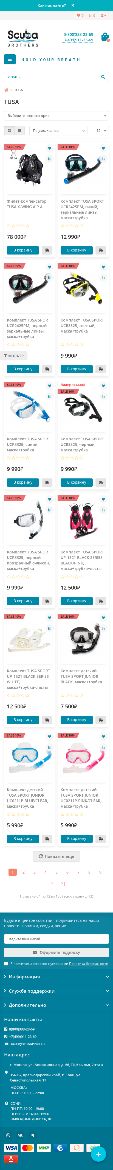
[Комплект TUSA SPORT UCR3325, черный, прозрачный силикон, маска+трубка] (29, 520)
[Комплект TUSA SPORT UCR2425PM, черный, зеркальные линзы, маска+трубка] (29, 288)
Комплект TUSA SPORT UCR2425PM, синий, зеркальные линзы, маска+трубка (82, 209)
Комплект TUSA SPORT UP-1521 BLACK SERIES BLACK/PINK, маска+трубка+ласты (82, 560)
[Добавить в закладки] (50, 148)
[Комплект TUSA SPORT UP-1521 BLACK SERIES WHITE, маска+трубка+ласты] (29, 639)
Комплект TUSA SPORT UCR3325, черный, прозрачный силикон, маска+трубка (28, 560)
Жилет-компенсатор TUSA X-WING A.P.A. (27, 204)
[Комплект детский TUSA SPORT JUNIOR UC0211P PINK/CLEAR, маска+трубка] (83, 757)
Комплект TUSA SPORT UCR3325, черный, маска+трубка (82, 444)
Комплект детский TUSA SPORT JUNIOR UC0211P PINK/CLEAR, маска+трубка (81, 798)
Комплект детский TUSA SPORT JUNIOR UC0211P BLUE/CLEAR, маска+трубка (27, 798)
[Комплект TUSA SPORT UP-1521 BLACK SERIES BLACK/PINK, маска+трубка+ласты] (83, 520)
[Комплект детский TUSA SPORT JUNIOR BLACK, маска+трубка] (83, 639)
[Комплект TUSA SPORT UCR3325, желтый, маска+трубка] (83, 288)
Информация (24, 976)
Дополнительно (27, 1005)
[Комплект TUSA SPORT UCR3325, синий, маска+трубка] (29, 407)
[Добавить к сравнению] (50, 159)
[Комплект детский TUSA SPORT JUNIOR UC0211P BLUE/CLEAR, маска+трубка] (29, 757)
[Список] (19, 130)
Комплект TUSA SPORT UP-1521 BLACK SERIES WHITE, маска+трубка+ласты (28, 679)
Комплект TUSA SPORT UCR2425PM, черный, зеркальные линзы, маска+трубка (28, 328)
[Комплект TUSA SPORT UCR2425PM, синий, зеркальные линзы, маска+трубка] (83, 169)
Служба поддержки (32, 991)
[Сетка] (9, 130)
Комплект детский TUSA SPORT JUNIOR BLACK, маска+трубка (81, 676)
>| (63, 883)
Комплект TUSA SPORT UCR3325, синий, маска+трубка (28, 444)
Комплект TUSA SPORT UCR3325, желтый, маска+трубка (82, 325)
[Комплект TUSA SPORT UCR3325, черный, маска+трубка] (83, 407)
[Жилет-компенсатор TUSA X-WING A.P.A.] (29, 169)
